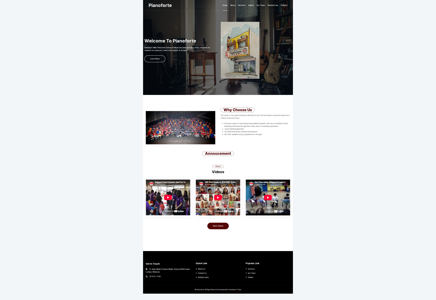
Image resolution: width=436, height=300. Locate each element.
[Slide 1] (172, 141)
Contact (284, 5)
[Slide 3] (180, 141)
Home (225, 5)
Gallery (251, 5)
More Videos (218, 226)
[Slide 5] (188, 141)
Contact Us (202, 273)
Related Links (203, 277)
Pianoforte (200, 289)
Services (241, 5)
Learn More (155, 58)
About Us (201, 269)
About (232, 5)
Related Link (273, 5)
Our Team (261, 5)
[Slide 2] (176, 141)
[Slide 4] (184, 141)
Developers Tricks (235, 289)
